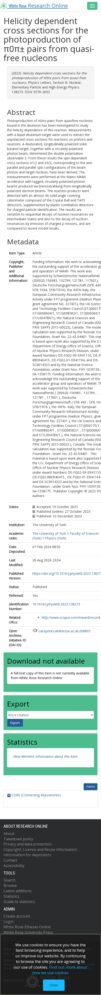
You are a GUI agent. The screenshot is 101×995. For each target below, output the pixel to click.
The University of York (49, 533)
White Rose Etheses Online (27, 926)
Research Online (38, 5)
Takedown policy (18, 838)
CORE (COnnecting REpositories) (36, 795)
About (9, 833)
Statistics (11, 896)
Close (54, 985)
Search (10, 880)
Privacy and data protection (28, 844)
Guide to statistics (19, 901)
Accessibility (14, 865)
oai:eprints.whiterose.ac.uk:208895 (64, 631)
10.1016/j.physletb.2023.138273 (56, 604)
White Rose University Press (28, 932)
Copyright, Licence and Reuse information (40, 849)
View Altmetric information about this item (45, 756)
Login (9, 921)
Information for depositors (27, 854)
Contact (10, 860)
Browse (10, 885)
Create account (17, 916)
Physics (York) (55, 538)
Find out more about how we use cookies (59, 969)
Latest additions (18, 890)
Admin (90, 787)
